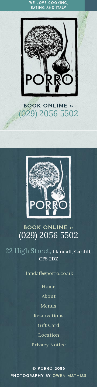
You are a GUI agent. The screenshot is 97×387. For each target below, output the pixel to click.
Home (49, 286)
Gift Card (48, 325)
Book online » (48, 106)
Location (48, 335)
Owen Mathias (69, 376)
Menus (48, 306)
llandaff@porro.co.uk (48, 273)
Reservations (49, 315)
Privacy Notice (49, 344)
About (49, 296)
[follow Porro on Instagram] (54, 358)
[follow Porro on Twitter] (43, 358)
